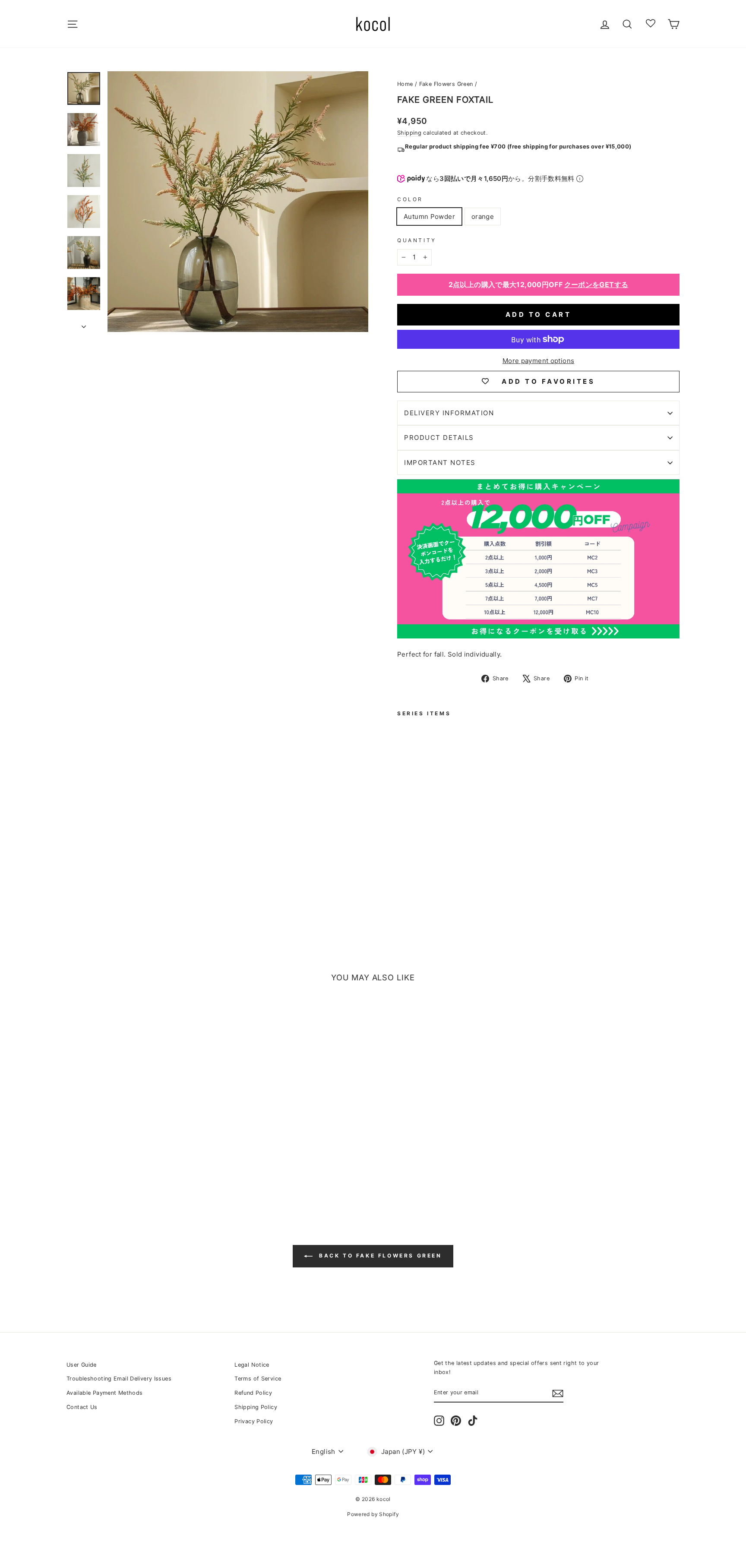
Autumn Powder (429, 216)
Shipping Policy (255, 1407)
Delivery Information (449, 413)
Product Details (439, 437)
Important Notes (440, 462)
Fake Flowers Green (446, 84)
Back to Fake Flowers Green (379, 1255)
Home (405, 84)
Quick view (139, 1140)
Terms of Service (257, 1378)
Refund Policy (253, 1393)
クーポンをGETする (596, 284)
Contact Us (82, 1407)
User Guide (81, 1365)
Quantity (416, 240)
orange (482, 216)
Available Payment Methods (104, 1393)
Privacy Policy (253, 1421)
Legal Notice (251, 1365)
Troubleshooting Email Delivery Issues (118, 1378)
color (410, 199)
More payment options (539, 361)
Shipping (409, 133)
